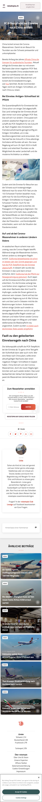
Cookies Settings (21, 798)
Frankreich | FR (21, 742)
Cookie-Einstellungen (21, 768)
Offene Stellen (21, 763)
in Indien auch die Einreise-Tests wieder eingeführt (20, 327)
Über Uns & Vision (21, 757)
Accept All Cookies (21, 792)
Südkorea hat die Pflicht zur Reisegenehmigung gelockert (20, 275)
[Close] (38, 777)
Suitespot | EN (21, 748)
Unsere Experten (21, 760)
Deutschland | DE (21, 739)
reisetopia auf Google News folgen (21, 416)
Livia (20, 34)
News (21, 17)
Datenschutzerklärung (21, 765)
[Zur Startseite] (21, 725)
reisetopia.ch (13, 5)
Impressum (21, 771)
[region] (21, 788)
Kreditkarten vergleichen (30, 6)
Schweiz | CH (21, 737)
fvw (7, 83)
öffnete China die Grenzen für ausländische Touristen (20, 61)
